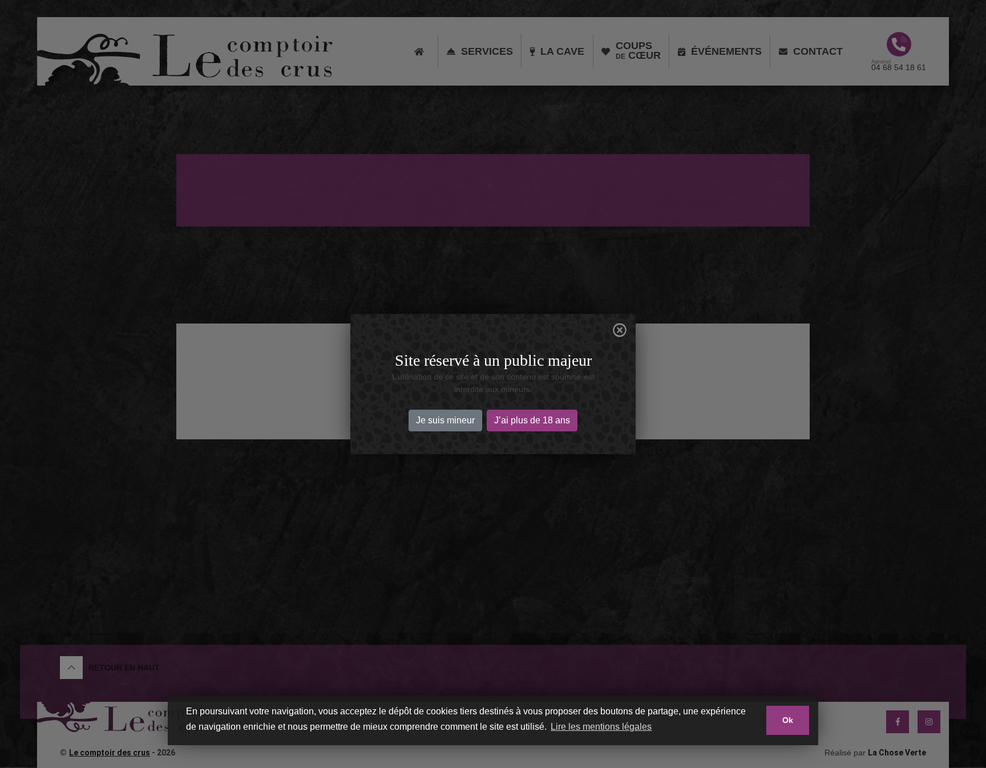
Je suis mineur (445, 420)
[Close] (620, 330)
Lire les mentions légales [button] (601, 726)
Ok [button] (787, 720)
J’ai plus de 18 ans (532, 420)
